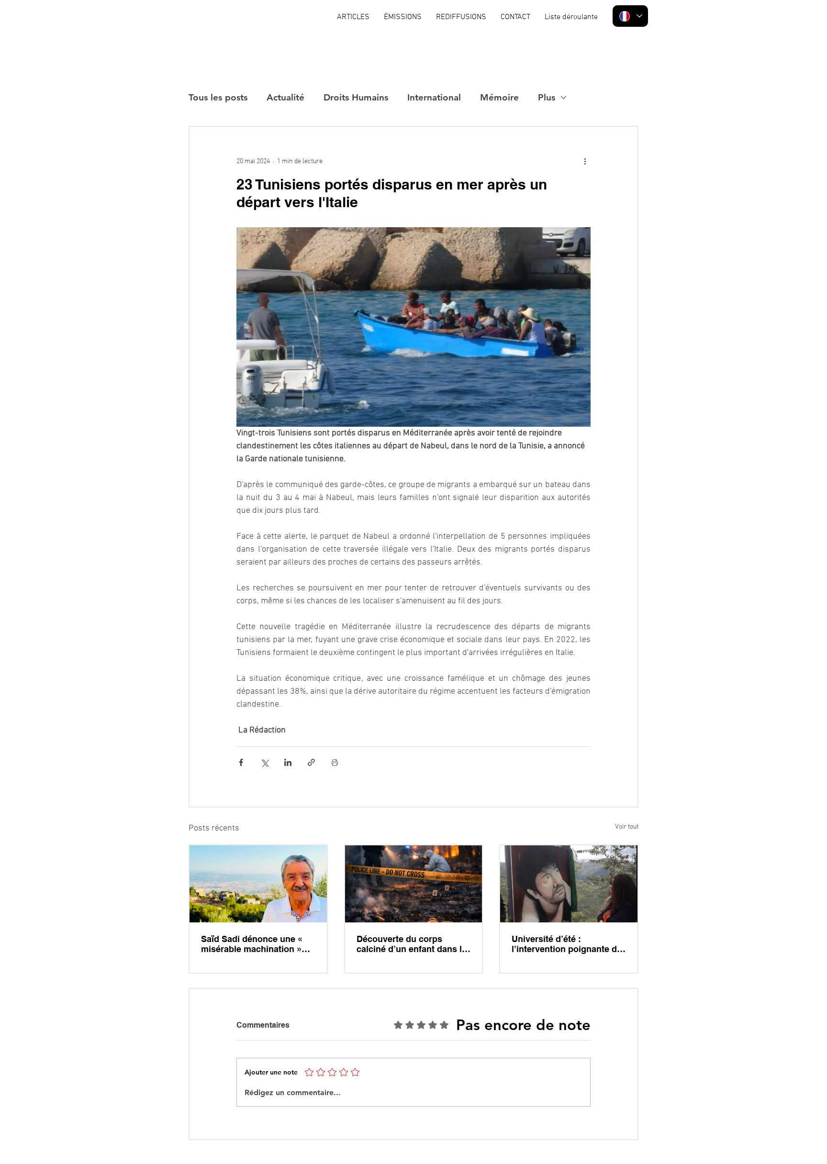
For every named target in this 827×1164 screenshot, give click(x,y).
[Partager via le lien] (311, 762)
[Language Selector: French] (630, 16)
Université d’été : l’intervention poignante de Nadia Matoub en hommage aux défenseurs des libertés (568, 944)
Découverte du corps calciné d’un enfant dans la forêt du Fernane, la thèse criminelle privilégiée (412, 944)
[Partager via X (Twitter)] (264, 762)
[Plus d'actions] (585, 161)
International (434, 97)
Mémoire (499, 97)
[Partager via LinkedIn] (287, 762)
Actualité (285, 97)
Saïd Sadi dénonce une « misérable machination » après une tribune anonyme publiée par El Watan (257, 944)
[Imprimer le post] (334, 762)
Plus (546, 97)
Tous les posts (218, 97)
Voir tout (626, 827)
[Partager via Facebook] (241, 762)
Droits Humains (356, 97)
